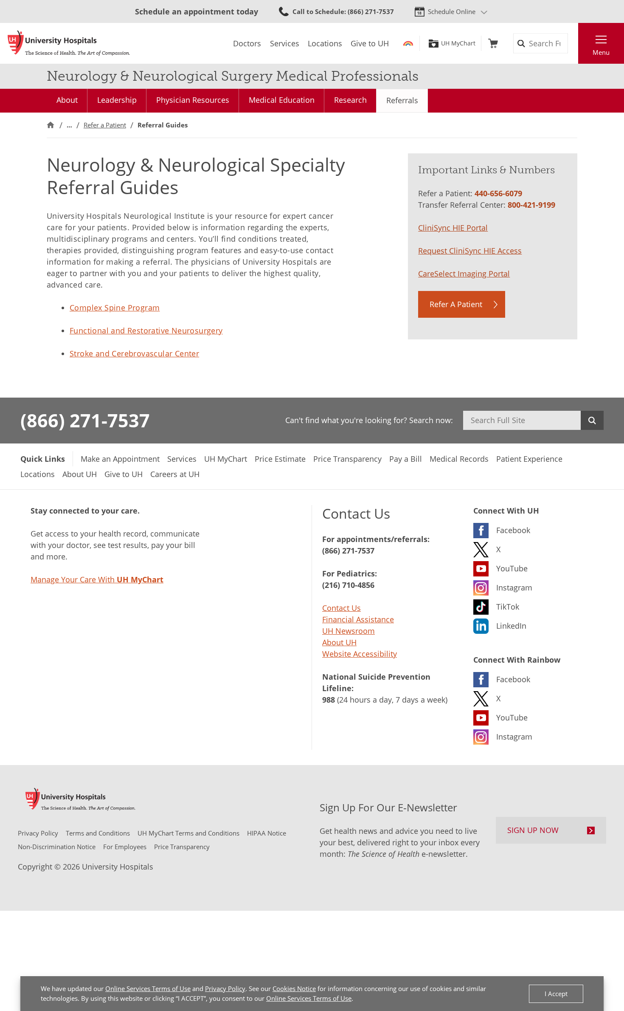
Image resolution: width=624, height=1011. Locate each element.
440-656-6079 (498, 193)
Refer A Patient (456, 304)
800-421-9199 (531, 205)
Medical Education (282, 100)
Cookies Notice (294, 988)
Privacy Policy (225, 988)
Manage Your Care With (97, 579)
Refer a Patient (105, 125)
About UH (339, 642)
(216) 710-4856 (348, 585)
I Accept (556, 993)
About (67, 100)
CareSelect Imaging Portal (464, 273)
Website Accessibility (359, 654)
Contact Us (341, 608)
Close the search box (573, 43)
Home (50, 125)
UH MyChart (458, 43)
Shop (493, 43)
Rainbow (408, 43)
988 (328, 700)
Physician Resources (192, 100)
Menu (601, 52)
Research (350, 100)
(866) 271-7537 (85, 420)
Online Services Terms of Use (148, 988)
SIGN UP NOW (533, 830)
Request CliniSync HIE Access (470, 251)
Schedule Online (451, 11)
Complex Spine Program (115, 307)
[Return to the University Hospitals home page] (69, 43)
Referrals (402, 100)
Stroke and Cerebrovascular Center (134, 353)
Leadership (117, 100)
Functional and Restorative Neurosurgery (146, 330)
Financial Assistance (358, 619)
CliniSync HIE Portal (453, 228)
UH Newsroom (348, 631)
